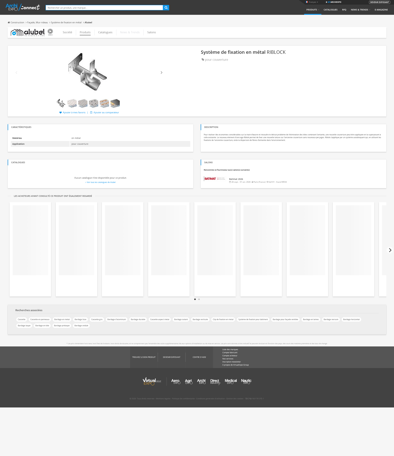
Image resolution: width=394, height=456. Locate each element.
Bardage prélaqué (62, 325)
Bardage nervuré (331, 319)
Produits (311, 9)
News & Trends (359, 9)
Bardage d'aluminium (116, 319)
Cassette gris (97, 319)
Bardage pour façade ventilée (285, 319)
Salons (151, 32)
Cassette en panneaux (39, 319)
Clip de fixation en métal (223, 319)
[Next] (161, 72)
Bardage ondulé (81, 325)
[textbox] (104, 7)
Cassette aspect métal (159, 319)
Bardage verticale (200, 319)
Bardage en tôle (42, 325)
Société (67, 32)
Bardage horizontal (351, 319)
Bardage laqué (24, 325)
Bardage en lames (311, 319)
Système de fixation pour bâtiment (253, 319)
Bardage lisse (80, 319)
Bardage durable (138, 319)
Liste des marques (230, 349)
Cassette (21, 319)
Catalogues (331, 9)
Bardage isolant (181, 319)
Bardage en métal (62, 319)
